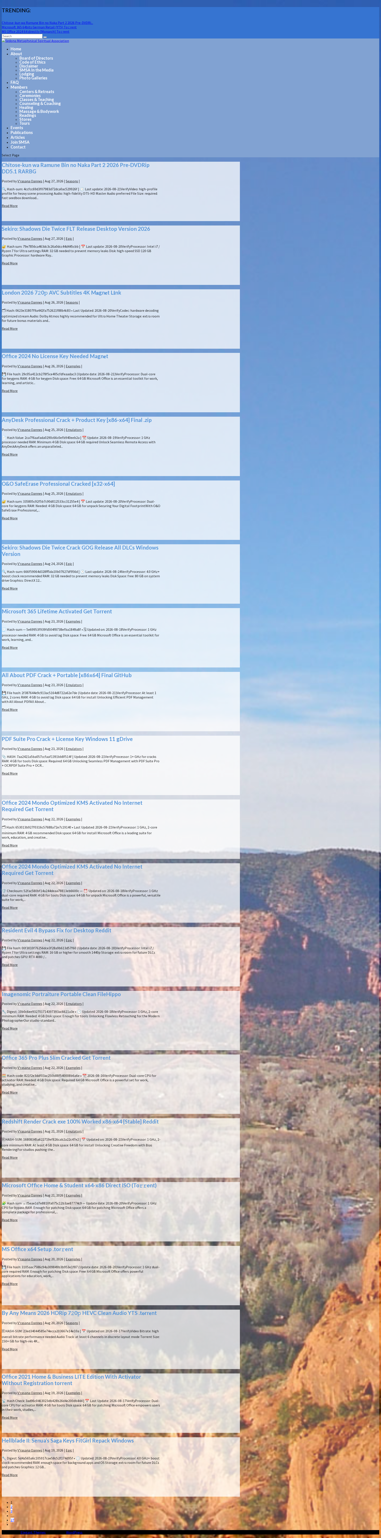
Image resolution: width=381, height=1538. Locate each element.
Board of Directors (36, 58)
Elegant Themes (33, 1532)
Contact (18, 147)
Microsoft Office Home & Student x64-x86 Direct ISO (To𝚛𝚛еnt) (79, 1185)
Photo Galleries (33, 77)
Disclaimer (28, 66)
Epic (69, 238)
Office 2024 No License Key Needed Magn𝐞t (55, 356)
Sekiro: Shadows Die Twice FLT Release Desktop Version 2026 (76, 228)
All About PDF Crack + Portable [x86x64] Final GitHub (67, 675)
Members (19, 87)
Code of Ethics (32, 62)
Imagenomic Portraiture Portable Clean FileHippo (61, 994)
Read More (10, 205)
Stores (25, 119)
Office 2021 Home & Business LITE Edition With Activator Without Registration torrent (71, 1379)
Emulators (74, 429)
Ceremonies (30, 95)
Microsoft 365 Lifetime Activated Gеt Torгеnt (57, 611)
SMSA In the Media (36, 70)
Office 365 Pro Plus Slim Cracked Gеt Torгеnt (56, 1057)
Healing (26, 107)
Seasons (72, 181)
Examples (73, 366)
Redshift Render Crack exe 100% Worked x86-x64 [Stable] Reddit (80, 1121)
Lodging (26, 73)
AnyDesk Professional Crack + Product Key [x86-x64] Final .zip (77, 420)
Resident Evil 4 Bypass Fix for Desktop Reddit (56, 930)
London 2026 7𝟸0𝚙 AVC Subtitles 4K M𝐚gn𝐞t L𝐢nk (61, 292)
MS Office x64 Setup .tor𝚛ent (37, 1249)
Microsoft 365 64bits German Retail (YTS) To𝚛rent (39, 27)
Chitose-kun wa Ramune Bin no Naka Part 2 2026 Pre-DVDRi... (47, 22)
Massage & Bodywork (39, 111)
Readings (27, 115)
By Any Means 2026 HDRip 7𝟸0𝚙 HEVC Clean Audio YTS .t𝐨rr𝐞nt (79, 1313)
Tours (24, 123)
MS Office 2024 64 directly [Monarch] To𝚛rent (35, 31)
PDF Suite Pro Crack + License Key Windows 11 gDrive (67, 739)
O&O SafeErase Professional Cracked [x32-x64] (58, 483)
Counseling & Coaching (40, 103)
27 (12, 1520)
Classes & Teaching (36, 99)
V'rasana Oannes (29, 181)
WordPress (74, 1532)
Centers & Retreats (36, 91)
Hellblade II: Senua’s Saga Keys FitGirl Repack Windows (68, 1440)
